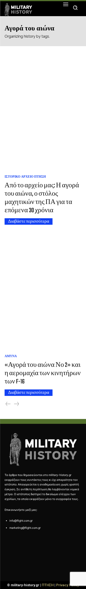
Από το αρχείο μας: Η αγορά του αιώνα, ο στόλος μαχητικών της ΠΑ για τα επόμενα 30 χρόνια (42, 198)
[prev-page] (8, 404)
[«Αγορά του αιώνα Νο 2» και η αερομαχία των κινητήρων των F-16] (43, 291)
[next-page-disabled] (16, 404)
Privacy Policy (67, 585)
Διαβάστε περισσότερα (28, 221)
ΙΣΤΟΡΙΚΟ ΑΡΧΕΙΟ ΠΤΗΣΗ (25, 176)
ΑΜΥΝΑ (11, 356)
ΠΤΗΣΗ (48, 585)
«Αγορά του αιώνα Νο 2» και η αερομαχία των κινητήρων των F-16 (43, 373)
